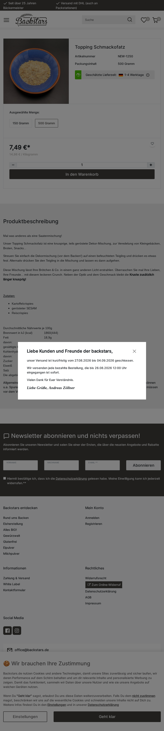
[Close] (134, 351)
